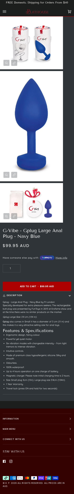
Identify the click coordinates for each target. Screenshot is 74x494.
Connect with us (14, 439)
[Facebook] (4, 461)
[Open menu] (8, 11)
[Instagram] (10, 461)
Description (14, 295)
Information (11, 418)
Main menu (9, 428)
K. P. (8, 483)
